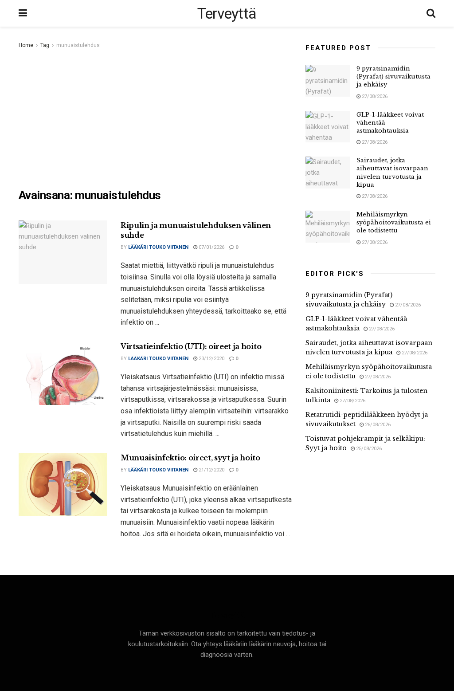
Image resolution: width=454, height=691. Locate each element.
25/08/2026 (368, 449)
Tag (44, 45)
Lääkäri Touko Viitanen (158, 247)
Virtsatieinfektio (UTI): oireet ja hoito (191, 346)
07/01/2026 (210, 247)
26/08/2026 (377, 425)
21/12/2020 (210, 470)
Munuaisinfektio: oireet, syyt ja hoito (190, 457)
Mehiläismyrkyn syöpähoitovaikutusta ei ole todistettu (393, 222)
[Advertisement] (155, 117)
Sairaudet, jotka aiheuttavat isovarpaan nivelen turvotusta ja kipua (392, 172)
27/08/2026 (373, 96)
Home (26, 45)
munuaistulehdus (78, 45)
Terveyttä (227, 13)
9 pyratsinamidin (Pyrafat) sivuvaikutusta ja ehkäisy (393, 76)
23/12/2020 (210, 358)
